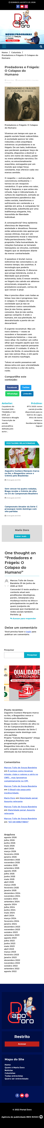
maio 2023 (9, 946)
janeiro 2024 (10, 924)
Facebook (12, 387)
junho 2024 (9, 910)
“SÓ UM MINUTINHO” (18, 822)
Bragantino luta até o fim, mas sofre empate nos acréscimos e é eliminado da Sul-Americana (21, 749)
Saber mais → (22, 536)
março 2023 (10, 952)
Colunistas (10, 1073)
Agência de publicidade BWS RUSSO (20, 1117)
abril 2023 (9, 949)
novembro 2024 (12, 896)
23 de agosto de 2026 (13, 480)
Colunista (35, 80)
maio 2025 (9, 879)
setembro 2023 (11, 935)
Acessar (22, 1044)
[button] (22, 683)
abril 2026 (9, 848)
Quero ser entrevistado (16, 1079)
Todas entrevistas (14, 1076)
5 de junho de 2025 (23, 80)
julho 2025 (9, 874)
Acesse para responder (24, 618)
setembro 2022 (11, 969)
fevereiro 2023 (11, 955)
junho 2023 (9, 943)
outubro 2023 (11, 932)
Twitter (26, 387)
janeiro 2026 (10, 857)
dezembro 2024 (12, 893)
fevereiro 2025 (11, 888)
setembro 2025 (11, 868)
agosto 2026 (10, 837)
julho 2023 (9, 941)
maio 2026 (9, 846)
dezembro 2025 (12, 860)
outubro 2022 (11, 966)
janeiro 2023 (10, 957)
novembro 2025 (12, 862)
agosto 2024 (10, 904)
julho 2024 (9, 907)
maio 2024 (9, 913)
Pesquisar (9, 650)
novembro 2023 (12, 929)
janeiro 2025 (10, 890)
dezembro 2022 (12, 960)
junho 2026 (9, 843)
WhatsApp (12, 394)
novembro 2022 (12, 963)
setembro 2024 (12, 902)
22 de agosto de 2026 (13, 498)
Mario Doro (10, 80)
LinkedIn (27, 394)
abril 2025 (9, 882)
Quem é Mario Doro (15, 1067)
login (28, 632)
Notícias (9, 1070)
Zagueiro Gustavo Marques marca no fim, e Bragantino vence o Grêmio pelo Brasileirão (22, 473)
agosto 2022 (10, 971)
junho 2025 (9, 876)
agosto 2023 (10, 938)
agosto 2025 (10, 871)
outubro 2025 (10, 865)
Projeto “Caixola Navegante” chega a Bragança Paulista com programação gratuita (22, 741)
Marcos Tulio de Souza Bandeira (20, 768)
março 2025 (10, 885)
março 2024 (10, 918)
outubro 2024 (11, 899)
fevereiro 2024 (11, 921)
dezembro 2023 (12, 927)
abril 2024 (9, 915)
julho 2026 (9, 840)
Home (8, 1065)
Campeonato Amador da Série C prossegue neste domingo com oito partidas (21, 509)
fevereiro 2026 (11, 854)
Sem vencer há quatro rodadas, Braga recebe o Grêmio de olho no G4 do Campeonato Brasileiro (21, 491)
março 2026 (10, 851)
